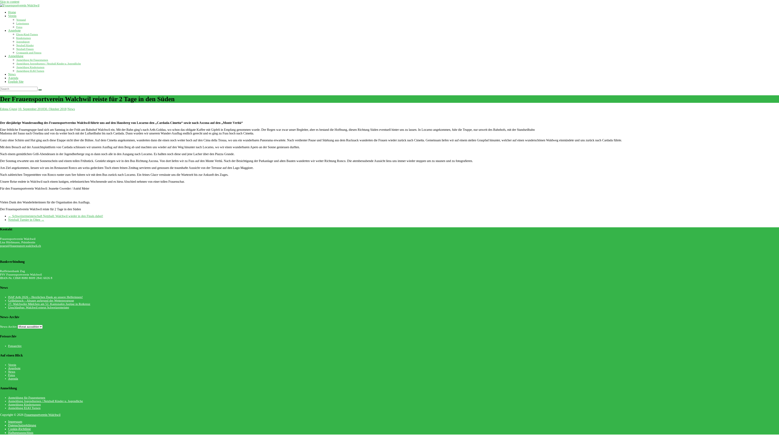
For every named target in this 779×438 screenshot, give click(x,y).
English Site (16, 81)
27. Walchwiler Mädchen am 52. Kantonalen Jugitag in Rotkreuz (49, 304)
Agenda (13, 78)
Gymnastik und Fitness (28, 52)
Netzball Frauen (25, 48)
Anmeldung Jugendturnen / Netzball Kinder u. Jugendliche (48, 63)
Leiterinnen (22, 23)
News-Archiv (8, 326)
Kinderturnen (23, 38)
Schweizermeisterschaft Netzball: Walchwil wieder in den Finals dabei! (55, 216)
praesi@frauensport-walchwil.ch (20, 245)
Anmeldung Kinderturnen (30, 67)
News (12, 74)
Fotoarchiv (15, 346)
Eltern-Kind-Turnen (27, 34)
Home (12, 12)
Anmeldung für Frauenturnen (32, 59)
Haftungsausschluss (20, 432)
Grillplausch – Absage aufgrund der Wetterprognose (41, 300)
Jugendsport (23, 41)
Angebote (14, 30)
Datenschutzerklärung (22, 425)
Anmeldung (15, 56)
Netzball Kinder (25, 45)
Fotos (19, 27)
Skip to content (9, 1)
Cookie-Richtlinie (19, 429)
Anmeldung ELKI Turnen (30, 70)
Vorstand (21, 19)
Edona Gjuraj (8, 109)
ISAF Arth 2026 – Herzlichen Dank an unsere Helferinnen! (45, 297)
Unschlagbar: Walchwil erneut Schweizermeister (38, 307)
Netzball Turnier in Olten (26, 219)
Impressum (15, 421)
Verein (12, 16)
